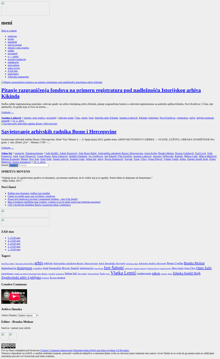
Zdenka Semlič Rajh (197, 159)
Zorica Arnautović (21, 162)
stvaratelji (12, 53)
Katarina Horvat (153, 268)
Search (4, 165)
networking (13, 65)
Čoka (77, 117)
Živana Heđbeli (57, 278)
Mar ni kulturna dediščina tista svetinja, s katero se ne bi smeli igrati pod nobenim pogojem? (54, 202)
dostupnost (24, 268)
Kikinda (143, 117)
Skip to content (9, 30)
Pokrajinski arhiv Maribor (38, 274)
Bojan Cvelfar (175, 263)
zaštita (11, 50)
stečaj (192, 117)
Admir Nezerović (68, 153)
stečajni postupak (205, 117)
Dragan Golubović (184, 153)
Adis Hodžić (51, 153)
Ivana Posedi (98, 268)
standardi (12, 42)
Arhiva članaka (9, 315)
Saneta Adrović (61, 159)
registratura (182, 117)
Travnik (128, 159)
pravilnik (51, 274)
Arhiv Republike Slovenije (112, 263)
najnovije (19, 153)
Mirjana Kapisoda (10, 159)
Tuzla (136, 159)
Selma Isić (6, 153)
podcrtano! (13, 74)
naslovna (12, 36)
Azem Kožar (150, 153)
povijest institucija (17, 59)
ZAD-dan (13, 71)
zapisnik (5, 120)
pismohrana (7, 273)
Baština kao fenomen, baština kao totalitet (29, 193)
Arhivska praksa (132, 264)
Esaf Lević (200, 153)
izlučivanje (129, 268)
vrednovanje (144, 273)
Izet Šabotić (114, 267)
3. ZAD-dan (14, 243)
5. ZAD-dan (14, 238)
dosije (84, 117)
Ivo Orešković (96, 156)
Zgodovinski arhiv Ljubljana (21, 277)
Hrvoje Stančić (70, 268)
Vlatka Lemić (123, 272)
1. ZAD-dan (14, 249)
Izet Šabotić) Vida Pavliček (118, 156)
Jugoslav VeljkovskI (163, 156)
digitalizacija (8, 268)
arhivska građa (66, 117)
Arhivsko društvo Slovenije (152, 263)
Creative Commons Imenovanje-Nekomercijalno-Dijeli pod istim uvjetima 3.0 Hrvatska (84, 350)
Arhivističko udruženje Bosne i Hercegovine (120, 153)
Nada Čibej (190, 268)
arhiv (38, 263)
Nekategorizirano (34, 153)
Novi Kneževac (168, 117)
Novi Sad (34, 159)
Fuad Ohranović (27, 156)
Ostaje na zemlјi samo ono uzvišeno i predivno (31, 196)
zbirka (183, 159)
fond (91, 117)
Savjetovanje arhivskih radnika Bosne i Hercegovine (58, 131)
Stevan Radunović (114, 159)
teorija (11, 39)
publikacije (13, 62)
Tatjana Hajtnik (93, 274)
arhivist (48, 263)
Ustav (108, 274)
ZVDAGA (45, 278)
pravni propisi (15, 45)
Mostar (24, 159)
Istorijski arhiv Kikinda (106, 117)
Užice (144, 159)
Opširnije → (7, 112)
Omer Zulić (46, 159)
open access (14, 68)
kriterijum (153, 117)
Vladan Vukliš (171, 159)
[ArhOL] (25, 15)
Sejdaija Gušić (77, 159)
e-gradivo (37, 268)
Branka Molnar (166, 153)
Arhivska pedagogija (18, 76)
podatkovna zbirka (21, 274)
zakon (156, 273)
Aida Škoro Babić (87, 153)
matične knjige (165, 268)
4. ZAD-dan (14, 240)
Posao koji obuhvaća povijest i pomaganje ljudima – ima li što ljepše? (43, 199)
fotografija (55, 268)
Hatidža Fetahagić (78, 156)
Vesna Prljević (155, 159)
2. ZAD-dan (14, 246)
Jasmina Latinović (11, 117)
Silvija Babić (82, 274)
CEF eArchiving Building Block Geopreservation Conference (39, 205)
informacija (86, 268)
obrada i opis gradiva (18, 47)
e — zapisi (13, 56)
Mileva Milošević (208, 156)
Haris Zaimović (60, 156)
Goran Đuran (44, 156)
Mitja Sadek (178, 268)
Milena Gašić (191, 156)
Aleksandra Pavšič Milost (24, 264)
